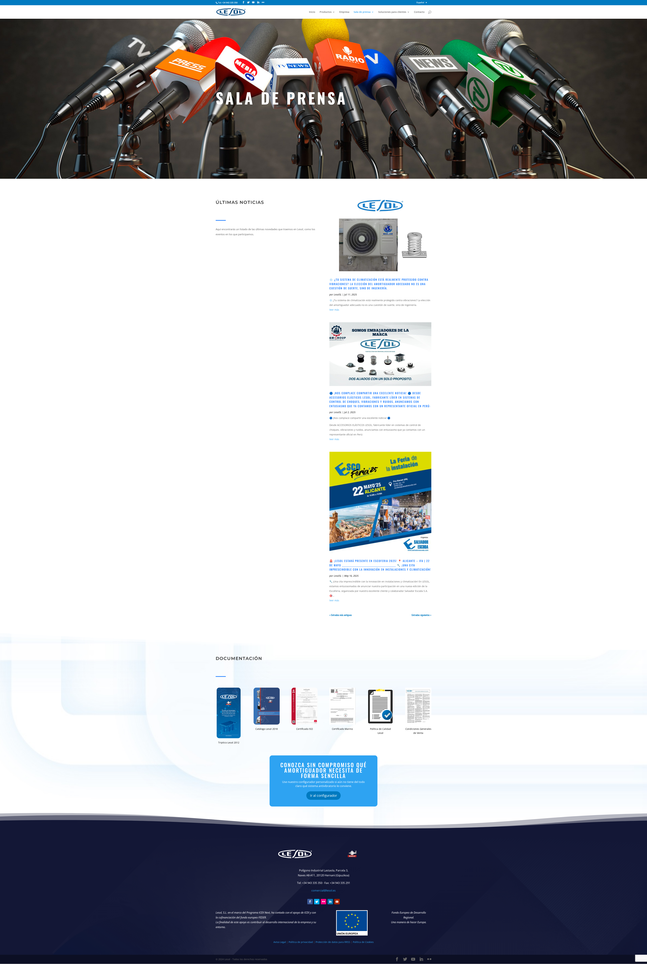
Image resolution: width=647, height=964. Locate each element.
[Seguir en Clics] (323, 901)
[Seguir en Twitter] (316, 901)
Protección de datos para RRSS (333, 942)
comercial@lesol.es (323, 890)
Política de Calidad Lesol (380, 731)
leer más (334, 309)
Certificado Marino (342, 728)
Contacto (419, 12)
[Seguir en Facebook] (310, 901)
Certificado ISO (304, 728)
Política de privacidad (301, 942)
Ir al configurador (323, 795)
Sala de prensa (362, 12)
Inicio (312, 12)
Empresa (344, 12)
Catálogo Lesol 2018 (266, 728)
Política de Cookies (363, 942)
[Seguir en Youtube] (337, 901)
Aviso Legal (279, 942)
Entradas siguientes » (421, 615)
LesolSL (338, 294)
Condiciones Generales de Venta (418, 731)
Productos (326, 12)
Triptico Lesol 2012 (228, 742)
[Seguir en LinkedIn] (330, 901)
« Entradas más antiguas (340, 615)
